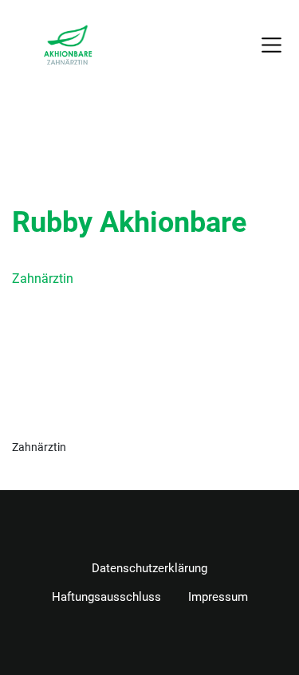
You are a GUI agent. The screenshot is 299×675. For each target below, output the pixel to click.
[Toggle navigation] (272, 44)
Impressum (218, 597)
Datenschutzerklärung (149, 568)
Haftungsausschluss (106, 597)
